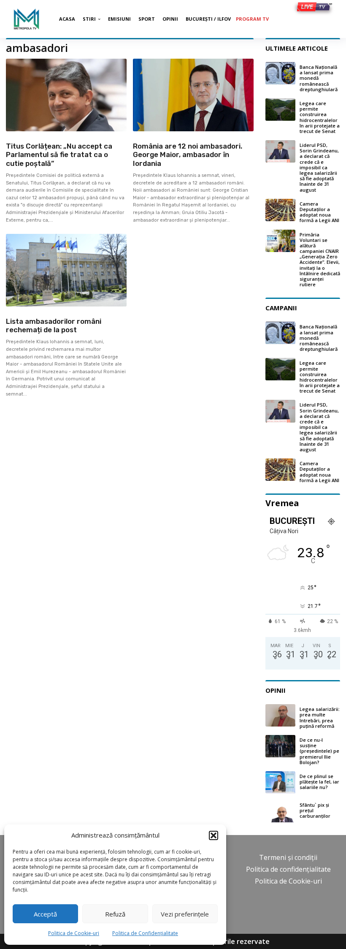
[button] (213, 835)
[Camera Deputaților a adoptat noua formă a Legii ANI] (280, 210)
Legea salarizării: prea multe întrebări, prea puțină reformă (320, 717)
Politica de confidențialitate (288, 869)
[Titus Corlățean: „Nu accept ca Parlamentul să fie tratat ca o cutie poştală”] (66, 95)
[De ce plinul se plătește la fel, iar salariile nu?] (280, 782)
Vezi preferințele (185, 914)
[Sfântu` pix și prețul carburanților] (280, 811)
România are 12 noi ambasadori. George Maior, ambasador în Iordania (187, 155)
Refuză (115, 914)
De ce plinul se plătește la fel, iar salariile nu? (319, 781)
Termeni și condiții (288, 857)
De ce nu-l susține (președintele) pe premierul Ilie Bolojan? (319, 751)
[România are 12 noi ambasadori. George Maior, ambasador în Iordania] (193, 95)
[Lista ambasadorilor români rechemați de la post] (66, 270)
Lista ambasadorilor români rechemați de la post (53, 325)
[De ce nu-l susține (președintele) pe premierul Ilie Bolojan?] (280, 746)
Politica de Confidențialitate (145, 933)
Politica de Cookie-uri (73, 933)
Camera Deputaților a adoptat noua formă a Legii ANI (319, 212)
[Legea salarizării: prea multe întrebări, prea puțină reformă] (280, 715)
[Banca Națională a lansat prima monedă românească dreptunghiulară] (280, 73)
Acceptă (45, 914)
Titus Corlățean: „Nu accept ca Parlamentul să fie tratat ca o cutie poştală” (59, 155)
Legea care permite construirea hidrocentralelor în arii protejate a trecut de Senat (320, 117)
